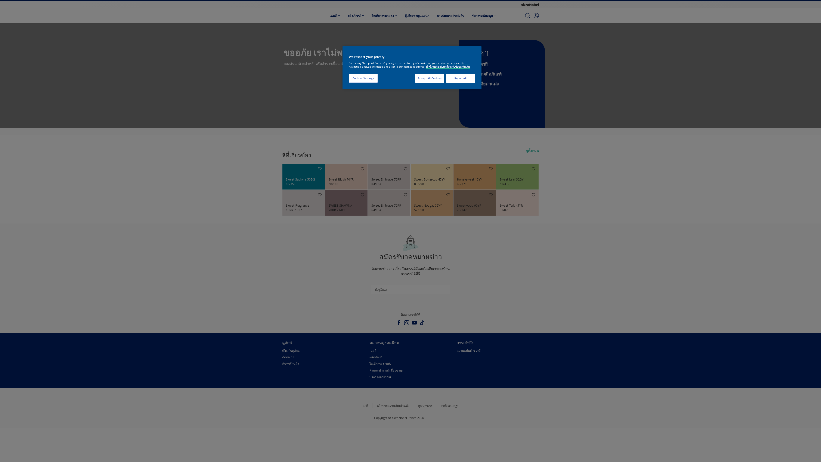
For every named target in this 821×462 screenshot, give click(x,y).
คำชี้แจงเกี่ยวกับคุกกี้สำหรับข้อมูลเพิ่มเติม (448, 66)
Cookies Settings (363, 78)
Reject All (461, 78)
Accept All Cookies (430, 78)
